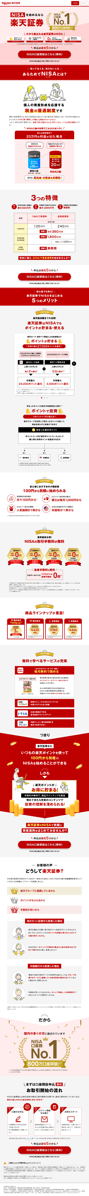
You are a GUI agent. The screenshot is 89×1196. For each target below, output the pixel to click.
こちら (19, 391)
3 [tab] (47, 398)
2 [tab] (44, 398)
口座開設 (75, 3)
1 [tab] (42, 398)
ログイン (84, 3)
